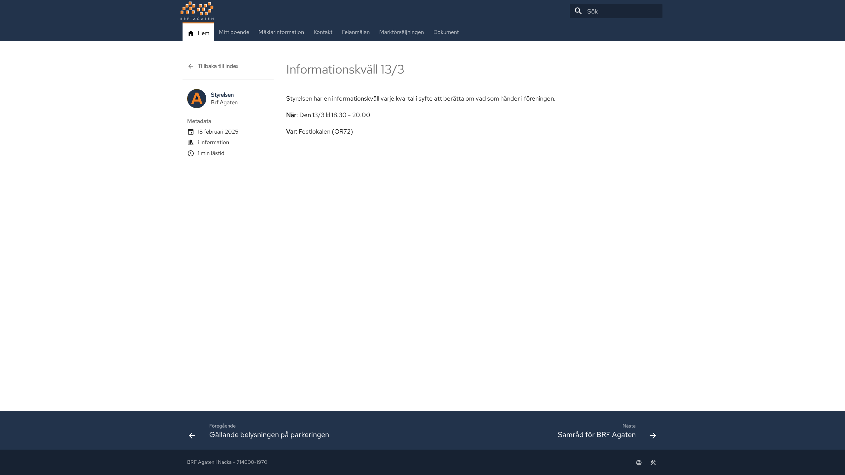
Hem (203, 33)
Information (214, 142)
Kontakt (323, 32)
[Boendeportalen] (638, 462)
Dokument (445, 32)
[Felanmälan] (653, 462)
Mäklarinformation (281, 32)
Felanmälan (356, 32)
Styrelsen (222, 94)
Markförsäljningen (401, 32)
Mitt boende (234, 32)
